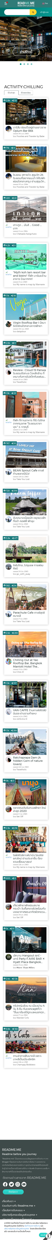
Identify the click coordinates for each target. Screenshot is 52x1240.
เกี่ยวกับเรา (8, 1201)
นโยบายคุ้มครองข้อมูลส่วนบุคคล (19, 1214)
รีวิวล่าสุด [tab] (11, 92)
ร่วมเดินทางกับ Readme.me (18, 1205)
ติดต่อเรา (13, 1191)
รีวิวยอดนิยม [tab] (26, 92)
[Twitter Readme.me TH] (11, 1185)
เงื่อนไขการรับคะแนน (12, 1210)
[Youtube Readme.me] (23, 1185)
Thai (46, 3)
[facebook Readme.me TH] (5, 1185)
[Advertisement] (26, 1103)
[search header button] (33, 12)
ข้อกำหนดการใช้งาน (32, 1226)
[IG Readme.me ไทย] (17, 1185)
